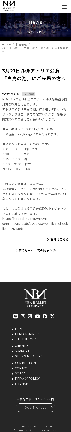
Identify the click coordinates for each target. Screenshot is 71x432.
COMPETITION (25, 363)
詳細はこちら (59, 239)
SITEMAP (21, 383)
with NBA (21, 346)
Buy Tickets (35, 407)
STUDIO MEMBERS (28, 356)
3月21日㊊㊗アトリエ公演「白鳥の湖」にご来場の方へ (34, 74)
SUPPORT (22, 351)
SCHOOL (21, 373)
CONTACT (22, 368)
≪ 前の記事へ (24, 250)
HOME (19, 328)
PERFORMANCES (27, 334)
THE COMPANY (26, 339)
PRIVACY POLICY (27, 378)
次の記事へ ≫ (46, 250)
